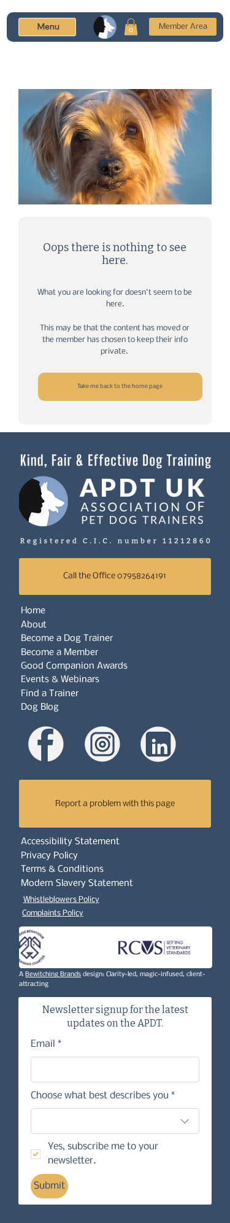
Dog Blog (40, 707)
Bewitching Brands (53, 974)
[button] (131, 26)
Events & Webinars (60, 680)
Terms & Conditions (62, 869)
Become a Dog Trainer (67, 638)
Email (46, 1044)
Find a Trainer (50, 694)
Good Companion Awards (74, 666)
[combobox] (115, 1121)
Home (33, 611)
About (34, 625)
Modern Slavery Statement (77, 883)
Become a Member (59, 653)
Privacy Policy (49, 856)
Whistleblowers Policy (61, 900)
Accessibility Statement (70, 842)
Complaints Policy (52, 913)
